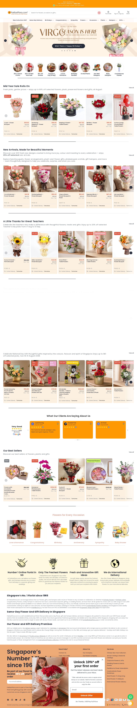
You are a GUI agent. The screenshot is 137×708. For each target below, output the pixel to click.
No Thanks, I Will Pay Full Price (87, 701)
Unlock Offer (87, 695)
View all (131, 88)
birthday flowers (108, 604)
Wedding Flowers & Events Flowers (115, 669)
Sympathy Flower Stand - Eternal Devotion (64, 327)
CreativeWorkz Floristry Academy (97, 610)
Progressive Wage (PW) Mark (89, 612)
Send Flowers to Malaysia (115, 684)
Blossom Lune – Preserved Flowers (92, 493)
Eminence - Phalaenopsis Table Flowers (36, 493)
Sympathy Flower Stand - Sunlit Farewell (119, 327)
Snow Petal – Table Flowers (63, 260)
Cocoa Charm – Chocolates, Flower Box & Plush (92, 390)
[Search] (99, 13)
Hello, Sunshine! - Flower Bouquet (37, 260)
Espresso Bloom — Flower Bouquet (92, 195)
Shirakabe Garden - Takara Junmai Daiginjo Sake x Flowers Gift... (64, 392)
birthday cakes (121, 604)
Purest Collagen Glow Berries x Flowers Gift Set (37, 390)
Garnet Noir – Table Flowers (118, 390)
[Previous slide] (5, 40)
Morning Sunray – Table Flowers (92, 260)
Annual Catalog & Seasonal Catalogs (116, 661)
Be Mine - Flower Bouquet (92, 123)
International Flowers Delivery (116, 686)
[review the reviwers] (55, 424)
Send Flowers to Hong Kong (116, 681)
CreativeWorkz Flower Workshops (114, 677)
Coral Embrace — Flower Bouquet (9, 195)
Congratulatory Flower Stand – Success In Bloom (37, 327)
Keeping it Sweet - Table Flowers (65, 123)
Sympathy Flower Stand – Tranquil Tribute (9, 327)
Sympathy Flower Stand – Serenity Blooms (92, 327)
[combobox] (65, 13)
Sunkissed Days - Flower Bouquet (119, 260)
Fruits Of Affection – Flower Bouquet (65, 493)
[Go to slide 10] (77, 444)
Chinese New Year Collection (116, 657)
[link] (18, 69)
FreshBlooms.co (36, 612)
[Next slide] (131, 40)
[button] (49, 20)
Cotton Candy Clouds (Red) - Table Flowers (119, 124)
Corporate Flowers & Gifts (115, 665)
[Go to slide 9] (76, 444)
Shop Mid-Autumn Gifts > (68, 46)
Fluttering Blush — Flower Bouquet (37, 195)
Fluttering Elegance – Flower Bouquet (37, 124)
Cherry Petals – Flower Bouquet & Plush (64, 196)
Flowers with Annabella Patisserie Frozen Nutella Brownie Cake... (9, 495)
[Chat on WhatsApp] (130, 697)
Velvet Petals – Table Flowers (119, 493)
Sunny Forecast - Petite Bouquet (9, 260)
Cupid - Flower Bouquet (9, 123)
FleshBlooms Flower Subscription (117, 673)
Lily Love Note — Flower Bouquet (119, 195)
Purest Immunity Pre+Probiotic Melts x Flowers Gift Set (9, 391)
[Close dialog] (102, 659)
